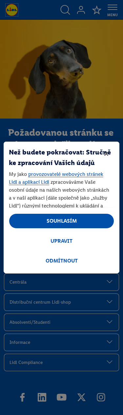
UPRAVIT (61, 241)
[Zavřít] (106, 154)
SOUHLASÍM (62, 221)
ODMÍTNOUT (62, 261)
